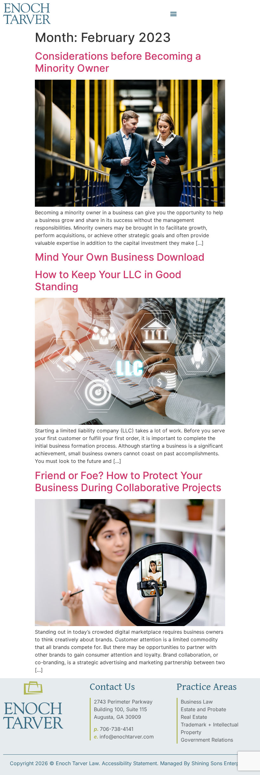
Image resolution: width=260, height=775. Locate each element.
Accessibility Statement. (130, 763)
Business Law (197, 701)
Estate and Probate (203, 709)
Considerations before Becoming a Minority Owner (118, 62)
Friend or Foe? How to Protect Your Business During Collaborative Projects (128, 481)
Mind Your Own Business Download (120, 257)
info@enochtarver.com (127, 736)
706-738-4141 (116, 729)
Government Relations (207, 740)
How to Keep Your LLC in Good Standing (108, 280)
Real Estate (194, 717)
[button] (173, 14)
